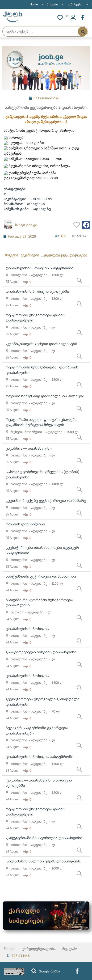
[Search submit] (83, 31)
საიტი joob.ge (26, 225)
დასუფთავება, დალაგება (65, 255)
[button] (86, 225)
